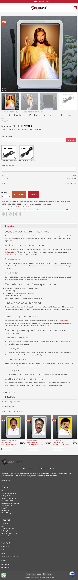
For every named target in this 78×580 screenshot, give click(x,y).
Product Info (10, 392)
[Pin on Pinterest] (16, 214)
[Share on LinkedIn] (20, 214)
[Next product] (3, 121)
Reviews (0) (9, 407)
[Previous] (5, 54)
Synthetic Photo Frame (8, 498)
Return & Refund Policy (9, 533)
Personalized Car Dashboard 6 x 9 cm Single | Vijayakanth (61, 443)
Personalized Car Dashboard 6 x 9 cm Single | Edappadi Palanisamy (9, 443)
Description (9, 226)
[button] (2, 7)
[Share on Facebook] (6, 214)
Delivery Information (8, 531)
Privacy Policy (6, 536)
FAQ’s (3, 549)
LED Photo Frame (7, 500)
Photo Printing (6, 513)
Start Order (7, 449)
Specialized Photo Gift (8, 493)
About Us (4, 523)
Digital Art (4, 508)
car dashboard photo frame (11, 210)
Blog (2, 526)
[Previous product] (6, 121)
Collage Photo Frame (8, 496)
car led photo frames (37, 210)
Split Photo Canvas (7, 505)
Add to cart (19, 195)
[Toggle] (3, 226)
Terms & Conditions (7, 528)
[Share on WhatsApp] (3, 214)
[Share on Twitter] (10, 214)
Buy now (33, 195)
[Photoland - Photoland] (39, 7)
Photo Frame (12, 112)
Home (3, 112)
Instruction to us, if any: (9, 165)
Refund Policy (10, 397)
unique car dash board (64, 210)
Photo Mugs (5, 491)
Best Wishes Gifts (13, 207)
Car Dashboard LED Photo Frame (31, 112)
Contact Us (5, 546)
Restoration (5, 510)
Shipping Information (13, 402)
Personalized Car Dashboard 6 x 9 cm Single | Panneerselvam (35, 443)
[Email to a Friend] (13, 214)
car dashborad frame (25, 210)
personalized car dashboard (50, 210)
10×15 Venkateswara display (52, 385)
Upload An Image (10, 136)
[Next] (72, 54)
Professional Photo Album (10, 503)
